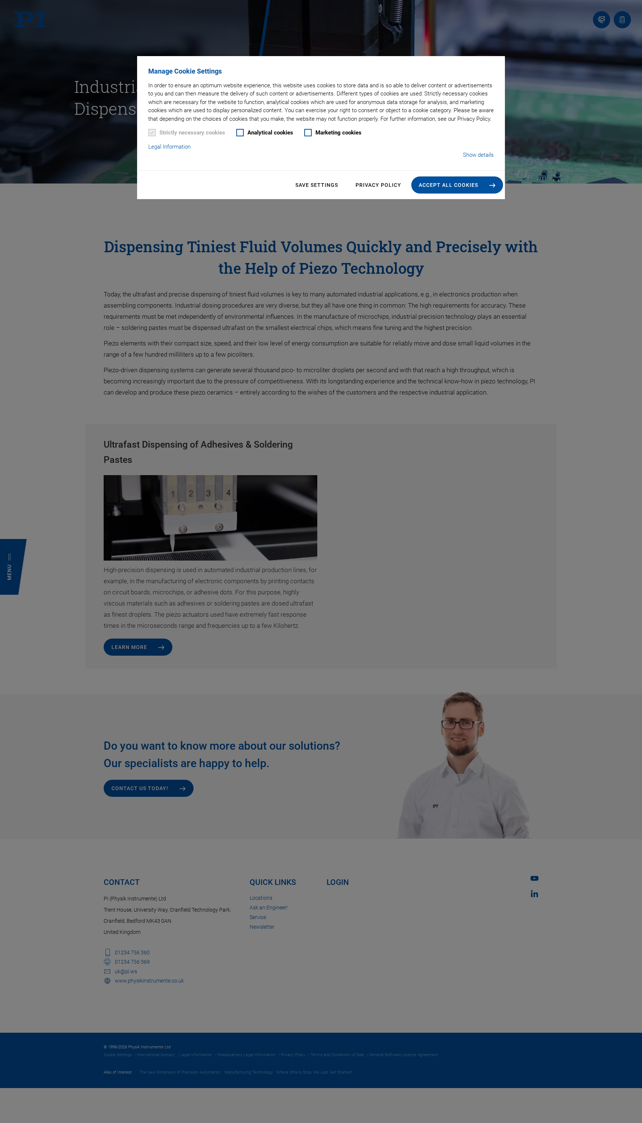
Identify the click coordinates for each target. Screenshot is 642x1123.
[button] (457, 185)
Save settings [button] (316, 185)
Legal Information (169, 146)
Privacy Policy (378, 185)
